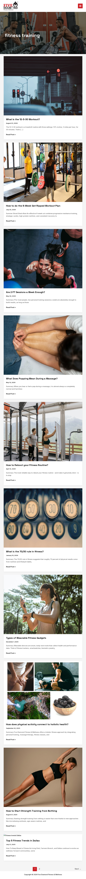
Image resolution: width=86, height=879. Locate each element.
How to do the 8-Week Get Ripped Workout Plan (33, 205)
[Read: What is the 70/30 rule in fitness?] (43, 518)
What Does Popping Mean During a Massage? (32, 378)
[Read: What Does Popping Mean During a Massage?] (43, 345)
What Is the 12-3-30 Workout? (23, 119)
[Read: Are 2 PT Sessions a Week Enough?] (43, 259)
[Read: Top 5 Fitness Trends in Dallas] (12, 835)
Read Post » (11, 134)
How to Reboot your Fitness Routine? (27, 465)
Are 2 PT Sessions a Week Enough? (25, 292)
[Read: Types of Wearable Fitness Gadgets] (43, 604)
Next (78, 869)
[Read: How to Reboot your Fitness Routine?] (43, 431)
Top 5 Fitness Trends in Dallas (23, 840)
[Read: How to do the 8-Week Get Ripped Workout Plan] (43, 172)
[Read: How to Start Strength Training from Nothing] (43, 777)
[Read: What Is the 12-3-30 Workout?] (43, 86)
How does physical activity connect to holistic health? (37, 724)
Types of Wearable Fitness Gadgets (26, 637)
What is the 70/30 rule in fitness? (25, 551)
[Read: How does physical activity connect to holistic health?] (43, 691)
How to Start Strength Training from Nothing (31, 810)
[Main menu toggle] (80, 6)
